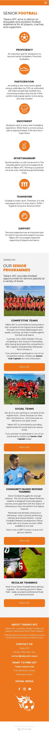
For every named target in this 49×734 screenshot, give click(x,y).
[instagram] (24, 689)
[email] (29, 689)
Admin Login (25, 729)
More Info (24, 367)
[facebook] (19, 689)
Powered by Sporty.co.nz (24, 726)
